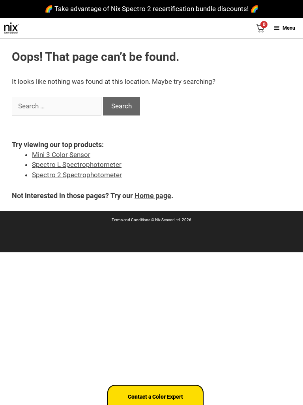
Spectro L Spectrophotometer (77, 164)
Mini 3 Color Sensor (61, 155)
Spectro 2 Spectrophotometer (77, 175)
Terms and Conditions (131, 220)
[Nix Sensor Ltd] (11, 28)
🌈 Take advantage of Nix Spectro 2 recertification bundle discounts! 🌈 (151, 9)
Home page (153, 195)
